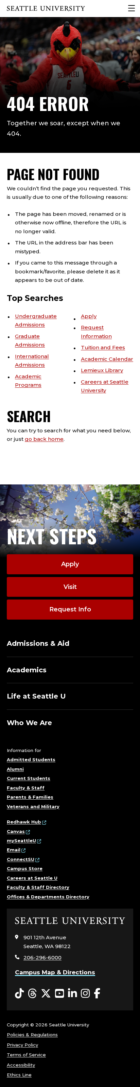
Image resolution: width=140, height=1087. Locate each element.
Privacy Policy (22, 1045)
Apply (89, 316)
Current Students (28, 778)
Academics (27, 670)
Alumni (15, 769)
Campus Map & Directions (55, 972)
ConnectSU (20, 859)
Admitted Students (31, 759)
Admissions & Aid (38, 643)
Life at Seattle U (36, 696)
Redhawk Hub (24, 822)
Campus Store (24, 868)
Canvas (16, 831)
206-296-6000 (42, 957)
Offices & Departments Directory (48, 896)
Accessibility (21, 1065)
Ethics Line (19, 1074)
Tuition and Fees (103, 347)
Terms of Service (26, 1054)
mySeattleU (21, 840)
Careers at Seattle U (32, 878)
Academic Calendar (107, 359)
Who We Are (29, 723)
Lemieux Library (102, 370)
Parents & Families (30, 797)
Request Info (70, 609)
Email (13, 849)
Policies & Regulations (32, 1034)
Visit (70, 587)
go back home (44, 439)
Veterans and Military (33, 806)
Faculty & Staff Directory (38, 887)
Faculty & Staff (26, 787)
